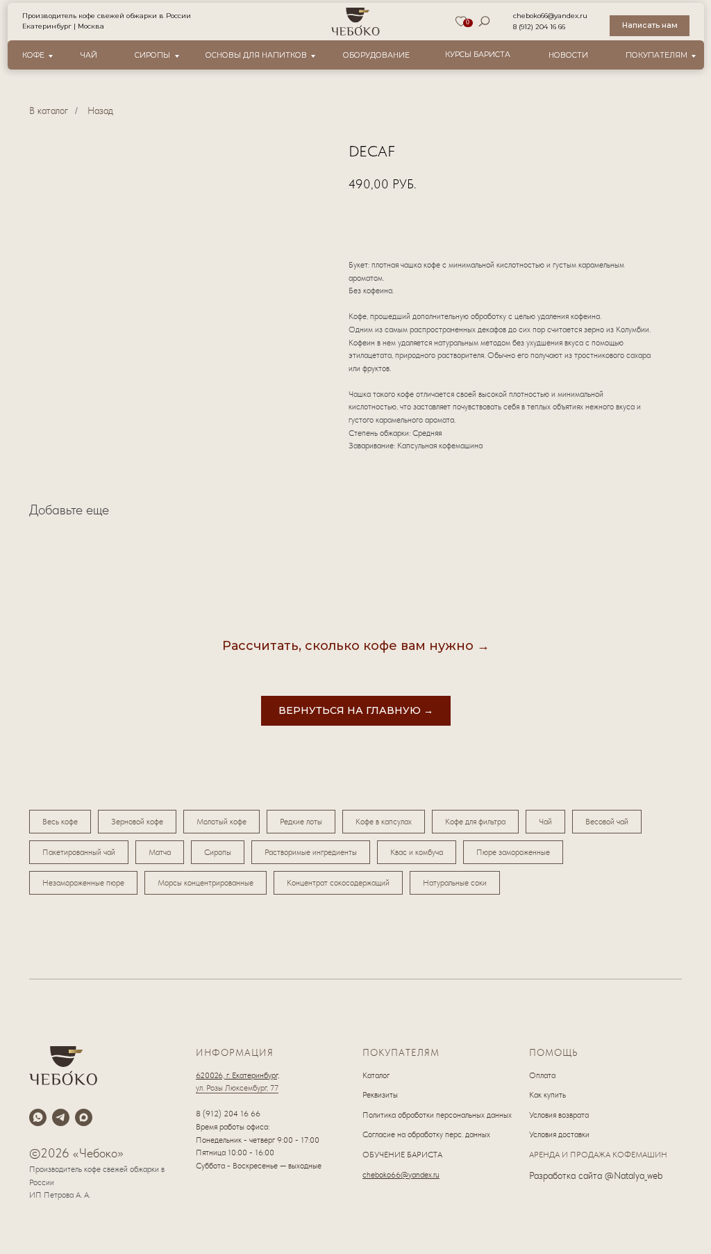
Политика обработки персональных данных (437, 1115)
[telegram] (60, 1117)
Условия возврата (559, 1115)
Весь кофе (60, 821)
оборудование (376, 55)
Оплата (542, 1075)
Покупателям (656, 55)
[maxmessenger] (83, 1117)
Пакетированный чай (78, 852)
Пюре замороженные (513, 852)
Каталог (376, 1075)
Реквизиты (380, 1095)
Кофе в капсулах (384, 821)
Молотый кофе (221, 821)
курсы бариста (477, 54)
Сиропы (152, 55)
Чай (89, 55)
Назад (100, 110)
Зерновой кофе (137, 821)
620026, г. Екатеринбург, (237, 1075)
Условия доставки (559, 1134)
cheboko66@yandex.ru (550, 15)
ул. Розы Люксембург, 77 (237, 1088)
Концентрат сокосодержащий (338, 883)
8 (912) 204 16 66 (539, 27)
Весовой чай (606, 821)
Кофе (33, 55)
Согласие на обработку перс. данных (426, 1134)
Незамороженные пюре (83, 883)
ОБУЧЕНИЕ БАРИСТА (402, 1154)
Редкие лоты (301, 821)
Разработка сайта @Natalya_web (595, 1175)
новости (568, 55)
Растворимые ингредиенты (311, 852)
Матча (160, 852)
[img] (355, 22)
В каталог (48, 110)
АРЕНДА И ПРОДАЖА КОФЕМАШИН (598, 1154)
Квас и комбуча (416, 852)
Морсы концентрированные (205, 883)
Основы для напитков (256, 55)
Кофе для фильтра (475, 821)
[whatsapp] (38, 1117)
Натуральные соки (455, 883)
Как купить (547, 1095)
